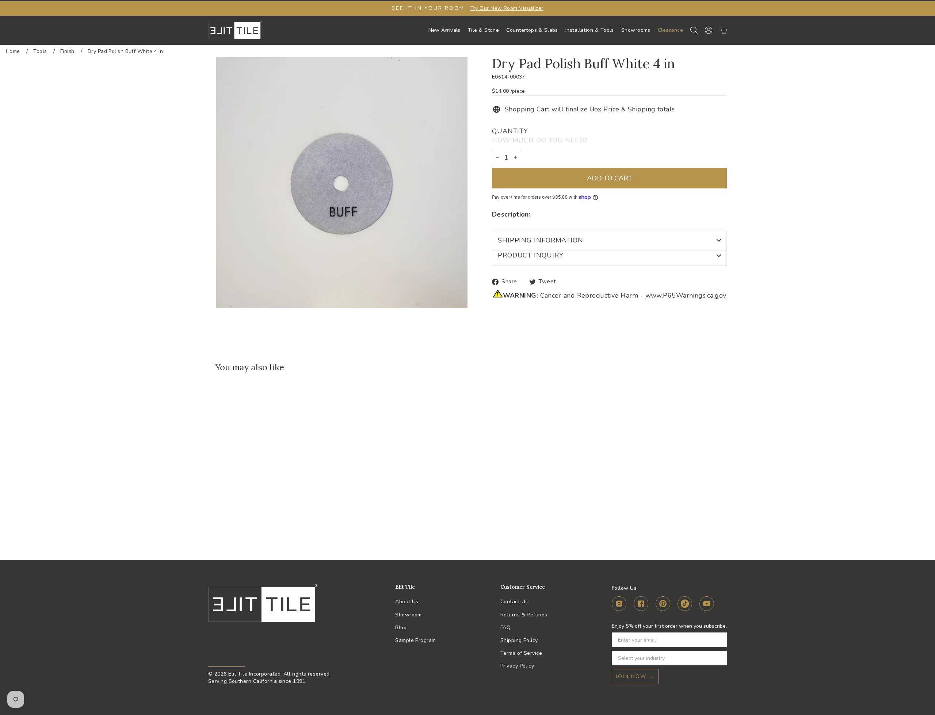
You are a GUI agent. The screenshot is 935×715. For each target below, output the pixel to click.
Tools (40, 51)
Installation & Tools (589, 30)
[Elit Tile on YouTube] (706, 604)
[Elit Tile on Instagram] (619, 604)
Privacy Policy (517, 665)
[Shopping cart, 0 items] (723, 30)
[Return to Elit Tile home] (235, 30)
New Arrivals (444, 30)
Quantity (540, 136)
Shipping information (540, 240)
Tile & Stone (483, 30)
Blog (401, 627)
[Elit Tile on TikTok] (685, 604)
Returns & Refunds (523, 614)
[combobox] (667, 658)
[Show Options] (720, 658)
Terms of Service (521, 653)
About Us (407, 601)
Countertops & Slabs (532, 30)
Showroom (408, 614)
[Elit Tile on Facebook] (641, 604)
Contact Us (514, 601)
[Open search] (694, 30)
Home (13, 51)
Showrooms (635, 30)
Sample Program (415, 640)
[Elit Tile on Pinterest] (663, 604)
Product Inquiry (531, 255)
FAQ (505, 627)
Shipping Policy (519, 640)
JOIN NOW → (635, 676)
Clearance (670, 30)
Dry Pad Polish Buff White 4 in (125, 51)
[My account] (708, 30)
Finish (67, 51)
